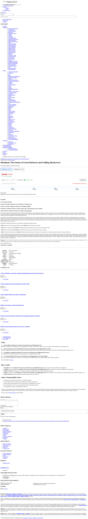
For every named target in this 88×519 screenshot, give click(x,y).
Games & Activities (12, 92)
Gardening (10, 93)
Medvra (4, 154)
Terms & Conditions (7, 431)
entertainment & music (52, 495)
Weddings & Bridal (12, 68)
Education (10, 88)
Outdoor (10, 60)
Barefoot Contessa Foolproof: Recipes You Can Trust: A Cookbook (15, 326)
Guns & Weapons (11, 47)
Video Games (11, 137)
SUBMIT (2, 414)
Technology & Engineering (13, 131)
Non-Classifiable (11, 111)
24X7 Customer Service (8, 5)
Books (4, 70)
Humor (9, 98)
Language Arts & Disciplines (14, 102)
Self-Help (10, 126)
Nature (9, 110)
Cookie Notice (6, 429)
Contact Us (5, 437)
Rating (2, 407)
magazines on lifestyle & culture (14, 495)
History (9, 96)
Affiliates (5, 458)
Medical (10, 107)
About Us (5, 428)
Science (9, 125)
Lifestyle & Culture (12, 55)
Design (9, 85)
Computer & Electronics (13, 39)
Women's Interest (11, 69)
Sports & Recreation (12, 65)
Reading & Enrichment (13, 62)
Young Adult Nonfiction (13, 139)
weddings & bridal (24, 496)
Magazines (5, 27)
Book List (5, 447)
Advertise (5, 151)
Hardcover (6, 169)
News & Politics (11, 58)
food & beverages (78, 495)
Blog (4, 152)
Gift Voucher (5, 456)
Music (9, 109)
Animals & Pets (11, 29)
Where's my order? (7, 444)
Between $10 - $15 (12, 142)
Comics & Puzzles (12, 38)
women (27, 513)
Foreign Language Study (13, 91)
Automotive (10, 32)
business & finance (43, 495)
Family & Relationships (13, 89)
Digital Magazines (12, 40)
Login (7, 9)
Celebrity (10, 34)
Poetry (9, 118)
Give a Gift (5, 20)
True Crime (10, 134)
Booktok (5, 21)
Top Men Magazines (12, 148)
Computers (10, 82)
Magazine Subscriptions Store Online (14, 493)
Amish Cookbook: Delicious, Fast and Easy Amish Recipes (13, 294)
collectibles (60, 495)
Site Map (5, 438)
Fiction (9, 90)
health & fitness (70, 495)
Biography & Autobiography (14, 76)
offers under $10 (67, 499)
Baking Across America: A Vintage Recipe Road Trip (12, 305)
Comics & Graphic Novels (13, 81)
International (10, 53)
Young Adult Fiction (12, 138)
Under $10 (10, 141)
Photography (10, 117)
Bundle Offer (11, 144)
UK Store (5, 153)
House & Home (11, 97)
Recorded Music (11, 121)
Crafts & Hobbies (11, 84)
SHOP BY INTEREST (8, 147)
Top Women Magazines (13, 149)
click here (13, 160)
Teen (9, 67)
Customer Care (6, 448)
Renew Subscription (7, 19)
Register (7, 8)
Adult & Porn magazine (13, 28)
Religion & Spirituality (12, 63)
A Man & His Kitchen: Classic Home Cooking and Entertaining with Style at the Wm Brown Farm (22, 273)
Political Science (11, 119)
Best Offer (5, 140)
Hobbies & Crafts (11, 49)
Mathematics (10, 106)
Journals (10, 54)
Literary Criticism (11, 105)
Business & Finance (12, 33)
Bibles (9, 75)
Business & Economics (13, 79)
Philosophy (10, 116)
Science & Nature (11, 64)
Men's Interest (11, 57)
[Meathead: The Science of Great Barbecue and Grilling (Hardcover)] (15, 158)
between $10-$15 (74, 499)
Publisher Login (6, 463)
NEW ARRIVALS (7, 145)
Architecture (10, 72)
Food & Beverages (12, 46)
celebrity (65, 495)
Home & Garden (11, 50)
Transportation (11, 132)
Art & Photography (12, 31)
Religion (10, 124)
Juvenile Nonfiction (12, 100)
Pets (9, 114)
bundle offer (83, 499)
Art (9, 74)
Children (10, 35)
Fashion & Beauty (12, 45)
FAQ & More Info (7, 337)
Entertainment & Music (13, 41)
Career (4, 435)
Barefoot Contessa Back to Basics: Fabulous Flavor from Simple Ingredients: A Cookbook (20, 315)
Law (9, 103)
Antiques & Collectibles (13, 71)
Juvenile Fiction (11, 99)
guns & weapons (7, 496)
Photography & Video (12, 61)
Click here (11, 359)
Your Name (3, 399)
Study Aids (10, 130)
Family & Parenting (12, 43)
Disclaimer (25, 517)
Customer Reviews (7, 336)
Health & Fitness (11, 48)
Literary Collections (12, 104)
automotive (35, 495)
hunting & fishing (15, 496)
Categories (5, 434)
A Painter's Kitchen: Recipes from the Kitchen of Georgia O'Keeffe (15, 283)
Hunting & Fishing (12, 52)
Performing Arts (11, 112)
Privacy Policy (6, 430)
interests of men (20, 513)
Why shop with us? (7, 443)
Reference (10, 123)
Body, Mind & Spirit (12, 77)
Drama (9, 86)
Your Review (3, 405)
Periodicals (10, 113)
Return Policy (6, 432)
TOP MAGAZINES (7, 146)
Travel (9, 133)
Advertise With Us (7, 454)
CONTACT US (5, 467)
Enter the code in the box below (8, 410)
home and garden (25, 495)
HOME (4, 26)
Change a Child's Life (7, 436)
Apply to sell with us (7, 453)
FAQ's (4, 455)
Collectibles (10, 36)
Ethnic (9, 42)
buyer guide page (11, 392)
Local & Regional (12, 56)
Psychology (10, 120)
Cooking (10, 83)
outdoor (31, 495)
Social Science (11, 127)
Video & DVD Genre (12, 135)
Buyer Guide (5, 339)
